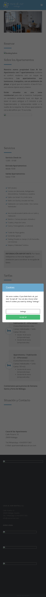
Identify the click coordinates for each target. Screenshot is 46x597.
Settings (23, 311)
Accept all (23, 317)
